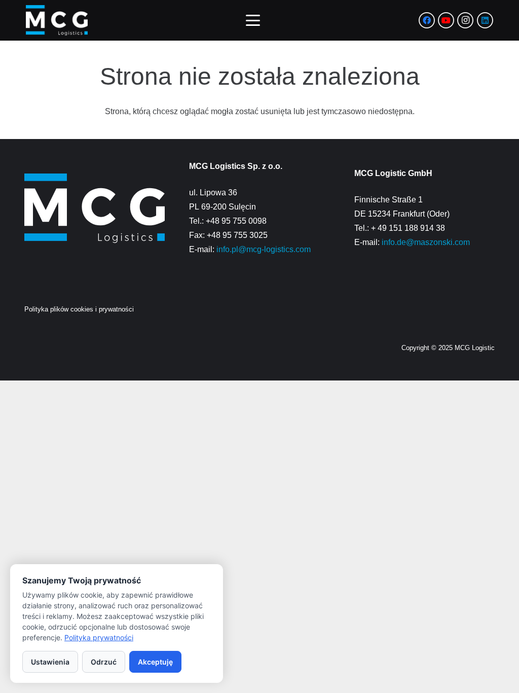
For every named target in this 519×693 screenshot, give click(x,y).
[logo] (57, 20)
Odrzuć (104, 661)
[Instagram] (465, 20)
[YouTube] (446, 20)
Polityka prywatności (98, 637)
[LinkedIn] (485, 20)
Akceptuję (155, 661)
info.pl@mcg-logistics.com (263, 249)
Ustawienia (50, 661)
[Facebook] (427, 20)
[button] (253, 20)
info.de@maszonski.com (426, 242)
